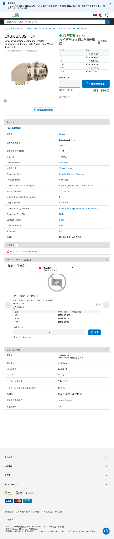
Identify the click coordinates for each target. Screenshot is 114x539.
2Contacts (64, 191)
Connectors (16, 28)
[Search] (107, 22)
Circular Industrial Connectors (72, 28)
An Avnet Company (12, 527)
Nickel (62, 214)
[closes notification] (110, 3)
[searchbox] (54, 22)
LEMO (62, 134)
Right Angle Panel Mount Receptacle (76, 185)
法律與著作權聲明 (23, 512)
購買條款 (36, 512)
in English (8, 519)
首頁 (6, 28)
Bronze (62, 220)
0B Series (63, 163)
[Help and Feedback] (106, 531)
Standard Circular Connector (72, 174)
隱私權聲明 (8, 512)
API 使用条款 (47, 512)
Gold (61, 225)
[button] (7, 15)
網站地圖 (58, 512)
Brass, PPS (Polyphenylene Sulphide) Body (78, 208)
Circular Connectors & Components (40, 28)
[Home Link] (18, 15)
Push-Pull (63, 202)
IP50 (61, 231)
